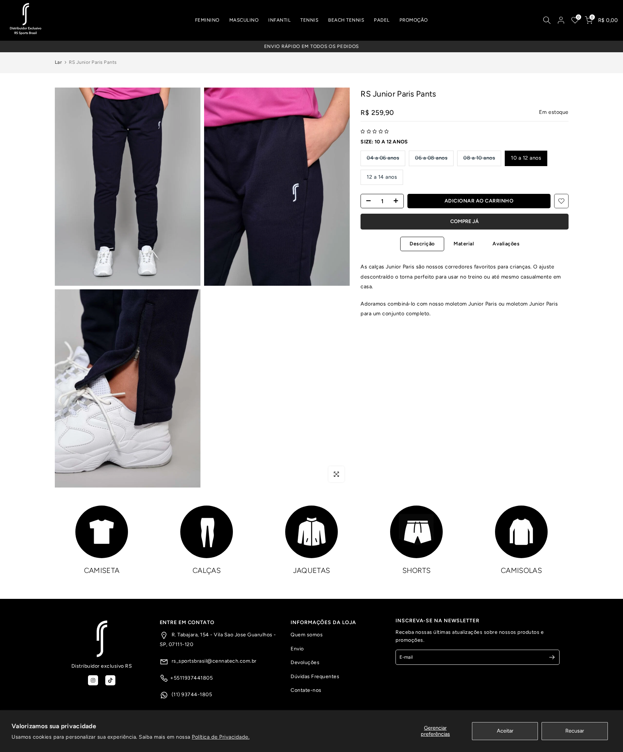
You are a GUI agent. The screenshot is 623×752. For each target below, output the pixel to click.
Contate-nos (306, 690)
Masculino (244, 20)
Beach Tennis (346, 20)
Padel (382, 20)
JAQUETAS (311, 570)
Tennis (309, 20)
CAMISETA (101, 570)
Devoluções (305, 662)
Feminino (207, 20)
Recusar (574, 730)
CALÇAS (207, 570)
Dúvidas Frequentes (315, 676)
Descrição (422, 244)
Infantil (279, 20)
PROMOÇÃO (413, 20)
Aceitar (505, 730)
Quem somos (307, 635)
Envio (297, 649)
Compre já (464, 221)
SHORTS (416, 570)
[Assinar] (549, 657)
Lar (58, 62)
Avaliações (506, 244)
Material (464, 244)
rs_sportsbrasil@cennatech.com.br (213, 661)
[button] (375, 131)
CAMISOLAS (521, 570)
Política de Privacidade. (220, 737)
